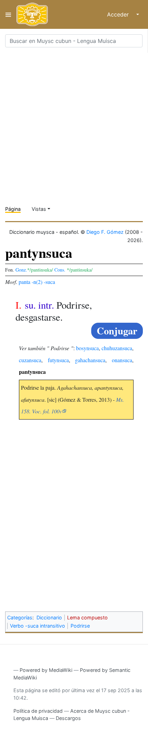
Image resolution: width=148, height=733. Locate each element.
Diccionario (49, 617)
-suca (49, 281)
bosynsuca (87, 348)
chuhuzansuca (117, 348)
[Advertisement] (74, 127)
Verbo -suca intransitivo (37, 626)
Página (13, 209)
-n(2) (37, 281)
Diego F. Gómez (105, 232)
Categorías (19, 617)
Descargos (68, 718)
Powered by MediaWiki (46, 670)
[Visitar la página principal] (32, 14)
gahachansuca (90, 360)
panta (24, 281)
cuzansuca (30, 360)
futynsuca (58, 360)
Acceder (118, 14)
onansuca (122, 360)
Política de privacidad (38, 711)
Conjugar (117, 330)
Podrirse (80, 626)
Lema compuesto (87, 617)
